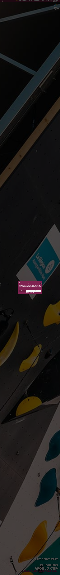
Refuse (30, 290)
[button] (40, 283)
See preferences (37, 290)
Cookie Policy (27, 292)
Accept (22, 290)
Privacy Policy (32, 292)
